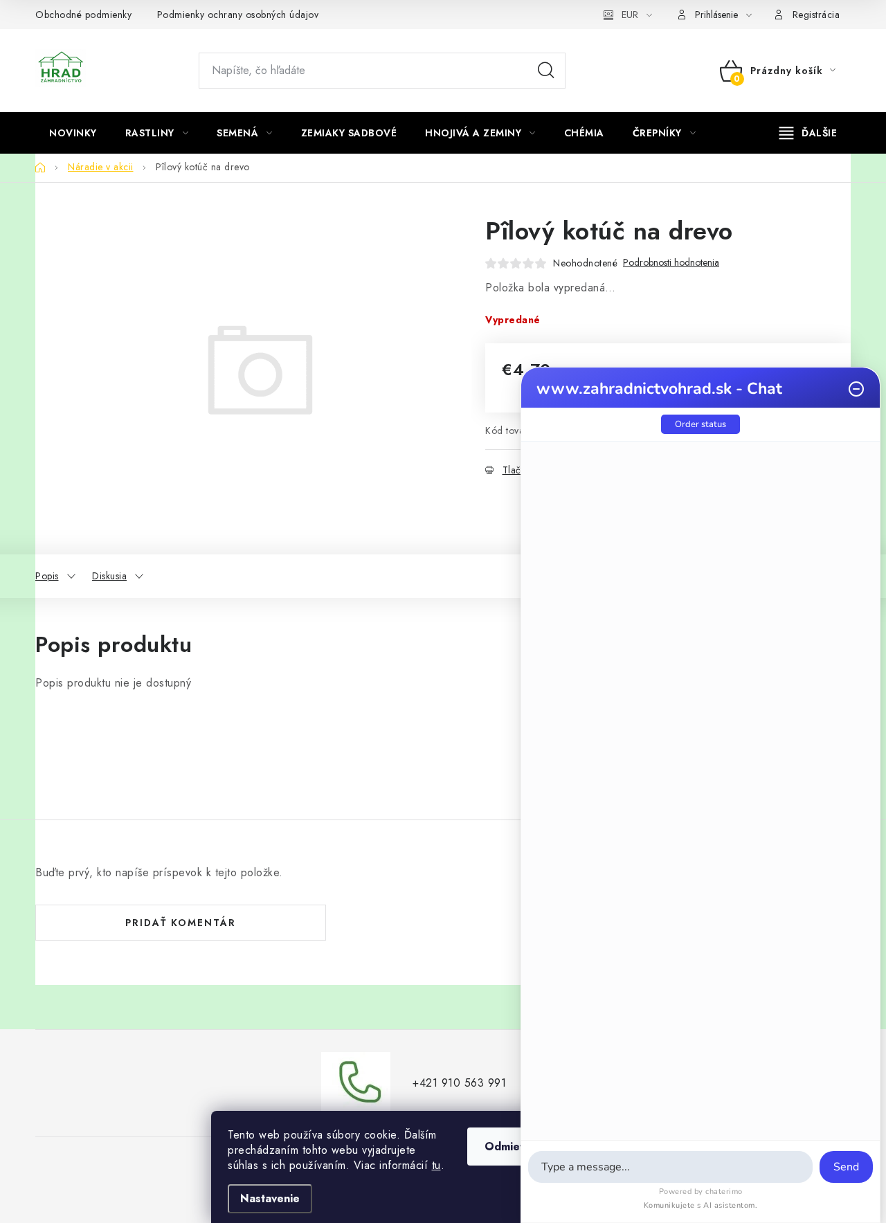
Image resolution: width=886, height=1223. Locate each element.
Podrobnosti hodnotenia (671, 263)
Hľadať (546, 71)
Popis (47, 576)
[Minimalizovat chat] (856, 389)
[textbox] (670, 1167)
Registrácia (816, 14)
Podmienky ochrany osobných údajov (238, 14)
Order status (700, 424)
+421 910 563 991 (459, 1083)
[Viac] (808, 133)
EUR (630, 14)
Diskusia (109, 576)
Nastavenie (270, 1198)
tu (436, 1165)
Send (846, 1167)
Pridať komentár (180, 923)
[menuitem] (73, 133)
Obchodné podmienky (83, 14)
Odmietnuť (513, 1146)
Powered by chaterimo (701, 1191)
